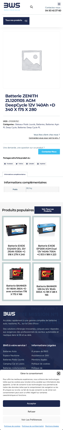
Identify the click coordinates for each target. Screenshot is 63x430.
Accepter (31, 403)
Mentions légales (52, 426)
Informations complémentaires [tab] (14, 174)
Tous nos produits (13, 20)
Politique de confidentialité (33, 426)
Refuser (31, 411)
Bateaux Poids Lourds (25, 124)
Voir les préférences (31, 419)
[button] (58, 373)
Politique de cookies (12, 426)
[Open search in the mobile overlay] (31, 7)
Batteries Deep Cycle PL (29, 127)
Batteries (40, 124)
